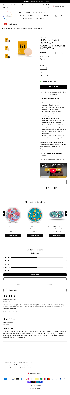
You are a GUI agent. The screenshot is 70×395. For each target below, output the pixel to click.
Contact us (6, 5)
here (63, 160)
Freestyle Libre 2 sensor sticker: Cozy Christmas (35, 228)
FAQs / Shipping (17, 362)
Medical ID (32, 16)
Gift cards (23, 5)
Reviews (9, 365)
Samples (47, 16)
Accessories (38, 12)
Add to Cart (13, 235)
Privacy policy (8, 368)
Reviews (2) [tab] (19, 284)
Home (3, 28)
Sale (40, 16)
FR (7, 7)
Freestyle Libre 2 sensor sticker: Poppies (13, 228)
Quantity (43, 65)
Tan (42, 76)
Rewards (30, 5)
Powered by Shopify (35, 388)
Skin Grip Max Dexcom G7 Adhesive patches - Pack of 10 (25, 28)
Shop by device (25, 12)
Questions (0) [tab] (50, 284)
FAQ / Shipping (15, 5)
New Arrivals (27, 19)
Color (42, 72)
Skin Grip (43, 37)
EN (4, 7)
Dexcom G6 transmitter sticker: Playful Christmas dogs (57, 228)
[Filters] (5, 290)
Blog (31, 362)
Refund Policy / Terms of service (22, 365)
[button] (44, 53)
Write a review (35, 275)
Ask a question (35, 279)
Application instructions (26, 368)
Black (48, 76)
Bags (48, 12)
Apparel (22, 16)
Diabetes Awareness (40, 19)
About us (25, 362)
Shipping (42, 59)
